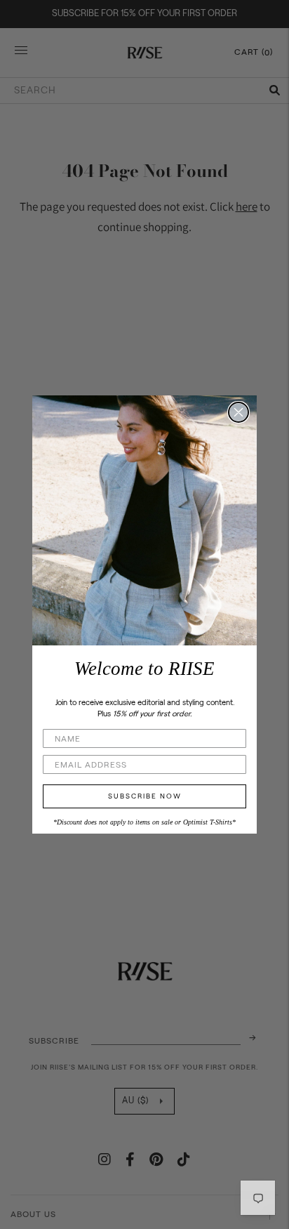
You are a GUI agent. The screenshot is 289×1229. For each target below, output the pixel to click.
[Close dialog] (238, 412)
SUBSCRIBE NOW (145, 796)
